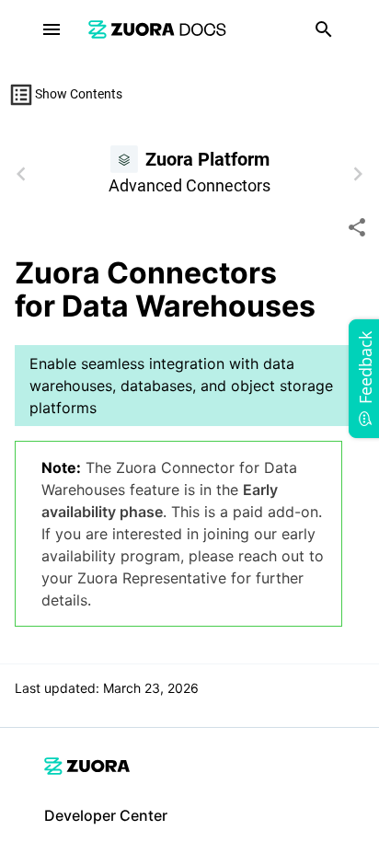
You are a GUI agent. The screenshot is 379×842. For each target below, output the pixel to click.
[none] (357, 227)
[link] (157, 29)
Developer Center (105, 815)
